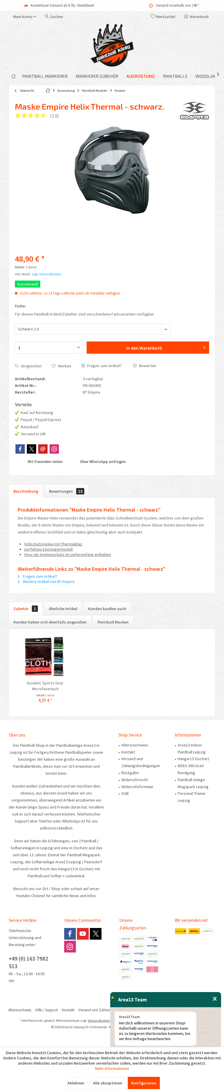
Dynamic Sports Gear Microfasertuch (45, 685)
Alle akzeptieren (107, 1083)
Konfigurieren (143, 1083)
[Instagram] (54, 449)
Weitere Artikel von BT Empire (48, 581)
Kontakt (128, 752)
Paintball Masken (113, 622)
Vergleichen (30, 366)
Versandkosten (99, 1020)
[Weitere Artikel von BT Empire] (194, 110)
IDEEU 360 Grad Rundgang (191, 769)
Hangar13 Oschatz (193, 758)
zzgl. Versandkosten (46, 274)
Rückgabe (130, 772)
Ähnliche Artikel (63, 608)
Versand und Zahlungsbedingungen (140, 762)
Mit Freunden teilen (45, 461)
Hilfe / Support (46, 1010)
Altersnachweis (134, 745)
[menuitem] (197, 16)
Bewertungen (65, 491)
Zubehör (24, 608)
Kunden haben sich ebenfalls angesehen (50, 622)
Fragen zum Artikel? (104, 365)
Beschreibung (25, 491)
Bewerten (147, 365)
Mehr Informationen (112, 1068)
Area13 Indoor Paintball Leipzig (192, 748)
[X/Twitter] (31, 449)
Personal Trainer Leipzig (192, 797)
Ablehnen (75, 1083)
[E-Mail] (43, 449)
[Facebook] (20, 449)
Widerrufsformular (137, 786)
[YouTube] (83, 934)
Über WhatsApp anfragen (102, 461)
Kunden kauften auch (107, 608)
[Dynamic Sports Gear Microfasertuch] (45, 656)
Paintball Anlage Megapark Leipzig (193, 783)
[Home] (13, 76)
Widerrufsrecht (134, 779)
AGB (125, 793)
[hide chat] (215, 999)
